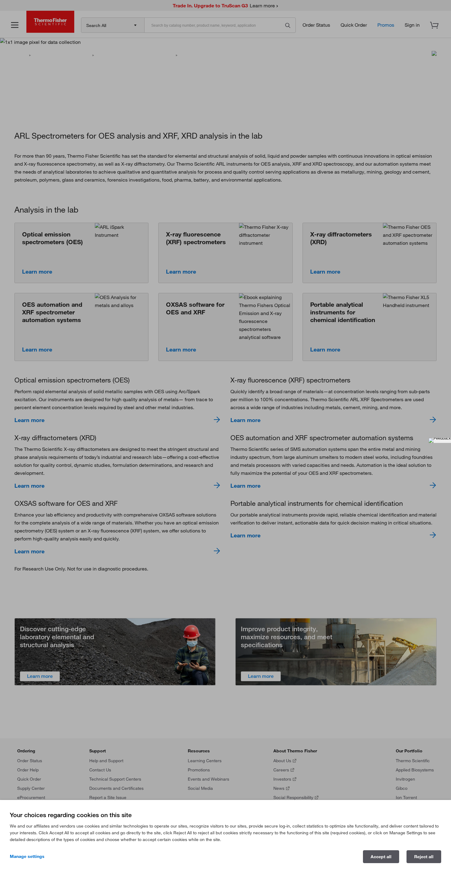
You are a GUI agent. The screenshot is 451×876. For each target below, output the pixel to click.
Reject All (424, 856)
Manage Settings (27, 856)
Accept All (381, 856)
